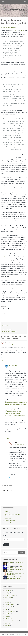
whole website (6, 257)
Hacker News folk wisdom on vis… (15, 577)
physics (7, 616)
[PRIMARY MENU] (3, 2)
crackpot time (8, 597)
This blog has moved (10, 512)
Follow (6, 544)
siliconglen (10, 562)
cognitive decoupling (10, 595)
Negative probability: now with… (15, 566)
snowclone (7, 623)
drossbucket (14, 9)
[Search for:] (10, 552)
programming (8, 618)
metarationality (9, 606)
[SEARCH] (25, 2)
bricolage (7, 592)
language (7, 602)
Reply (3, 360)
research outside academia (11, 620)
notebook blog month (10, 611)
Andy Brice (10, 573)
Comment (22, 500)
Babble (16, 30)
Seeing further (8, 324)
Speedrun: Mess (9, 522)
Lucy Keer (14, 27)
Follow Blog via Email (12, 529)
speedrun (7, 625)
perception (7, 613)
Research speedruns (10, 520)
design (6, 599)
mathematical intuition (11, 604)
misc (3, 318)
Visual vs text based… (12, 576)
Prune (22, 30)
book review (8, 590)
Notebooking (8, 518)
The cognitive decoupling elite (9, 330)
